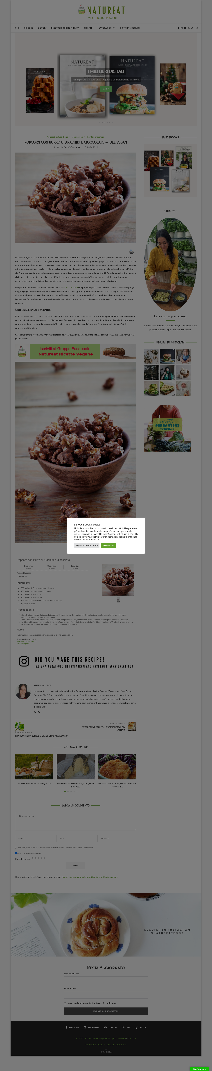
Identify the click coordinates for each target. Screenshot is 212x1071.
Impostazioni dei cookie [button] (87, 545)
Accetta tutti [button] (108, 545)
